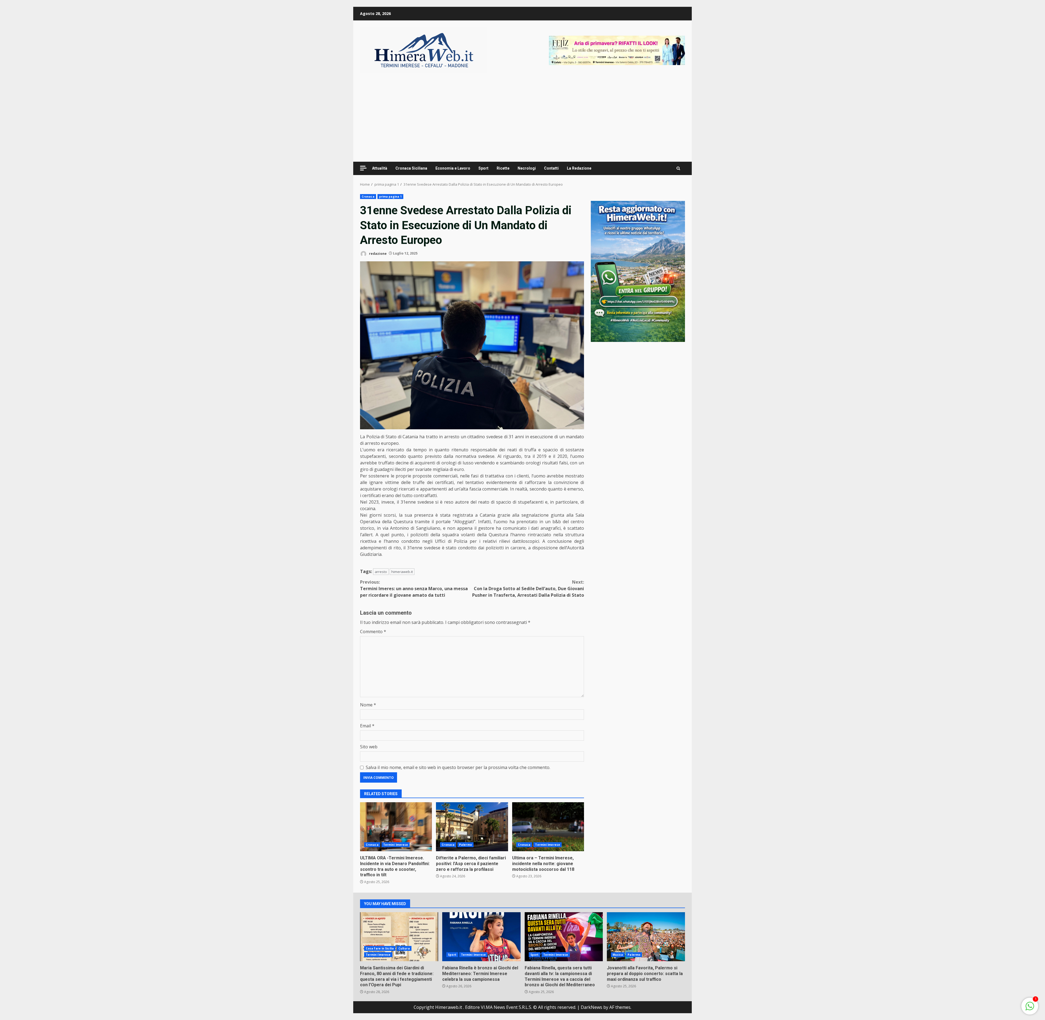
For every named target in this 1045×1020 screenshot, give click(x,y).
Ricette (503, 168)
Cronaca (368, 196)
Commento (373, 632)
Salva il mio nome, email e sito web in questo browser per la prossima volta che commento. (458, 767)
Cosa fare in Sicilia (380, 948)
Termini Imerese (395, 845)
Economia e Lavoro (452, 168)
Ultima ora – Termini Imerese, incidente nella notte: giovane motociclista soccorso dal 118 (548, 826)
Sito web (368, 747)
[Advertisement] (617, 50)
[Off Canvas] (363, 168)
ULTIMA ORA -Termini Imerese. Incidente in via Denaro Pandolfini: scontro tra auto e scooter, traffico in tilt (396, 826)
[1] (1029, 1009)
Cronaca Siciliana (411, 168)
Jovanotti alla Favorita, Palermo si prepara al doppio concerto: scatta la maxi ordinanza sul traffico (646, 936)
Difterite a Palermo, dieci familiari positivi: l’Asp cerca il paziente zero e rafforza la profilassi (472, 826)
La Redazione (579, 168)
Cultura (404, 948)
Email (367, 726)
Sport (483, 168)
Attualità (379, 168)
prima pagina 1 (390, 196)
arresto (381, 571)
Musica (618, 955)
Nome (368, 705)
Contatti (551, 168)
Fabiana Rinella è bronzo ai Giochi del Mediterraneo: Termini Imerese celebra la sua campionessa (481, 936)
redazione (377, 253)
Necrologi (527, 168)
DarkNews (591, 1007)
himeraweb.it (402, 571)
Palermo (465, 845)
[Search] (678, 168)
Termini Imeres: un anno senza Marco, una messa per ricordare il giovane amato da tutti (414, 588)
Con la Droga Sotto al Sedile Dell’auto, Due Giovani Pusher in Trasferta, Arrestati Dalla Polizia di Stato (528, 588)
